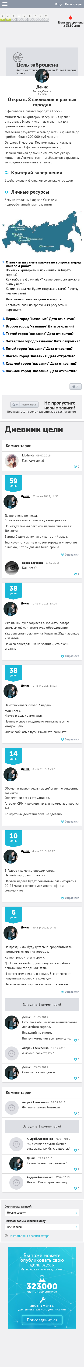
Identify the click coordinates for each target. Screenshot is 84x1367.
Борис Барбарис (32, 563)
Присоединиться (42, 1320)
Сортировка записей (18, 1206)
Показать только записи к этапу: (25, 1220)
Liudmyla (28, 455)
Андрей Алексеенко (35, 1048)
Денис (25, 496)
